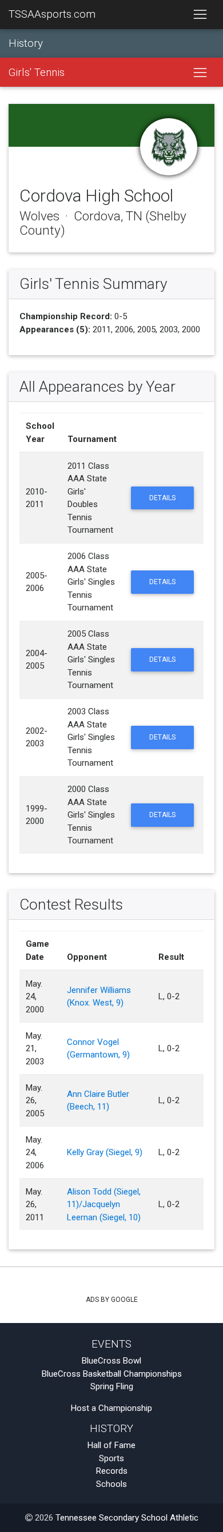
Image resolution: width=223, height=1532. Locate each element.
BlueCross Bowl (111, 1361)
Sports (111, 1458)
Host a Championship (111, 1408)
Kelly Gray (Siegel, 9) (104, 1152)
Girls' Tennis (37, 72)
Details (162, 498)
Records (112, 1471)
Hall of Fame (111, 1445)
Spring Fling (111, 1386)
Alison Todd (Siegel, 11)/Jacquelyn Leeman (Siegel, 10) (104, 1205)
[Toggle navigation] (199, 15)
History (26, 43)
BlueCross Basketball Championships (112, 1374)
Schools (111, 1484)
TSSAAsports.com (52, 14)
